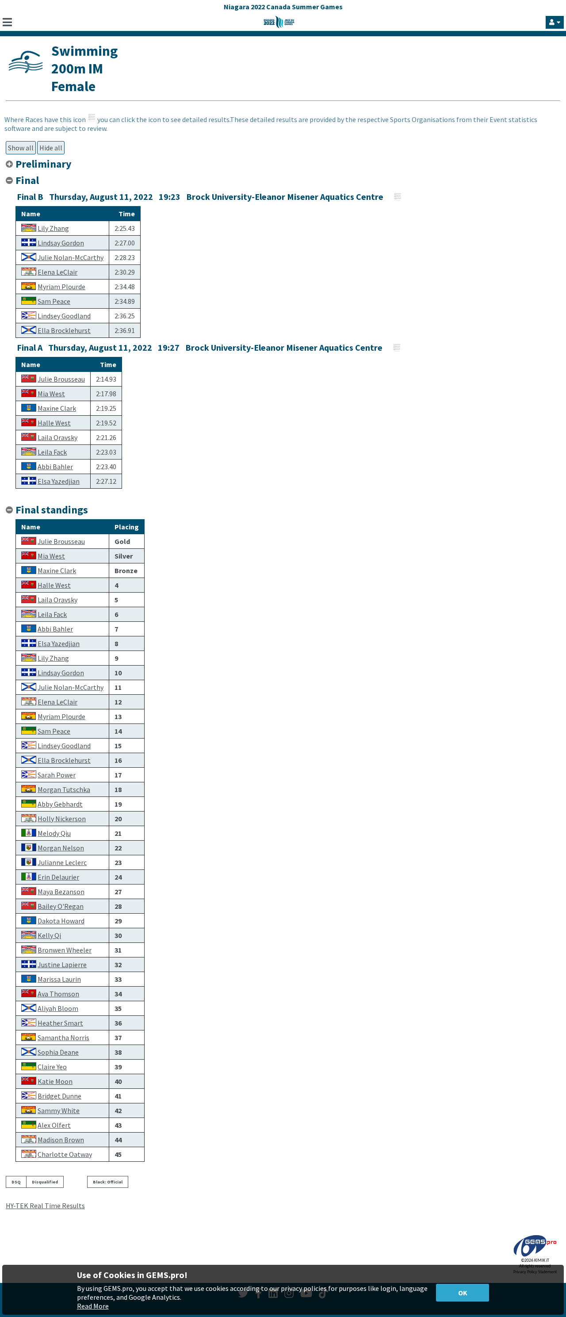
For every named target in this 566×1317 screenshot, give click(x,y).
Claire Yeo (52, 1066)
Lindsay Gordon (61, 242)
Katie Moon (55, 1081)
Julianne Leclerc (62, 862)
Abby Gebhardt (60, 804)
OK (462, 1292)
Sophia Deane (58, 1052)
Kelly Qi (49, 935)
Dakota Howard (61, 920)
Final (27, 180)
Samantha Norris (63, 1037)
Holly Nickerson (62, 818)
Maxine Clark (57, 408)
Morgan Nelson (61, 847)
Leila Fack (52, 452)
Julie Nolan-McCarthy (70, 257)
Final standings (51, 510)
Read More (93, 1306)
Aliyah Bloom (58, 1008)
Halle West (54, 422)
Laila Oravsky (57, 437)
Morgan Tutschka (64, 789)
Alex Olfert (54, 1125)
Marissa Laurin (59, 979)
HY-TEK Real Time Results (45, 1205)
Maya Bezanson (61, 891)
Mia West (51, 393)
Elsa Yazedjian (59, 481)
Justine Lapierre (62, 964)
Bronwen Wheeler (65, 950)
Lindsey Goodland (64, 315)
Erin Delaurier (58, 877)
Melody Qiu (54, 833)
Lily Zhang (53, 228)
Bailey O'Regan (61, 906)
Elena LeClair (57, 272)
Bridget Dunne (59, 1095)
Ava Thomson (58, 993)
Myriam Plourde (61, 286)
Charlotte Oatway (65, 1154)
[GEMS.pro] (535, 1256)
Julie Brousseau (61, 379)
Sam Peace (54, 301)
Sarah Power (57, 774)
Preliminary (44, 164)
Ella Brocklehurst (64, 330)
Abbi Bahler (55, 466)
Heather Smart (60, 1022)
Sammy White (59, 1110)
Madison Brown (61, 1139)
